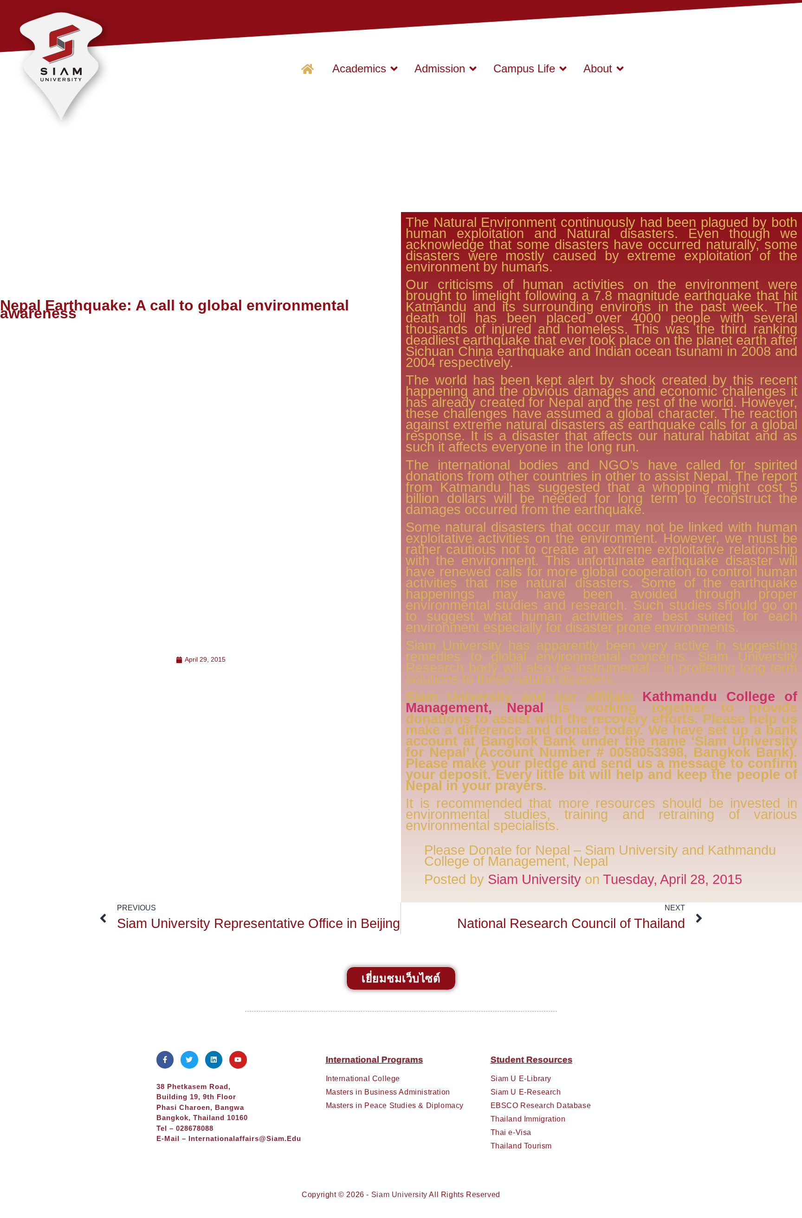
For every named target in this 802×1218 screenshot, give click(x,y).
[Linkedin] (214, 1060)
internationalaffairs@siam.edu (244, 1138)
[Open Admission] (473, 68)
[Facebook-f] (165, 1060)
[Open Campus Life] (563, 68)
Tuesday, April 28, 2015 (672, 879)
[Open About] (620, 68)
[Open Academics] (394, 68)
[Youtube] (238, 1060)
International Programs (374, 1059)
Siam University (534, 879)
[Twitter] (189, 1060)
